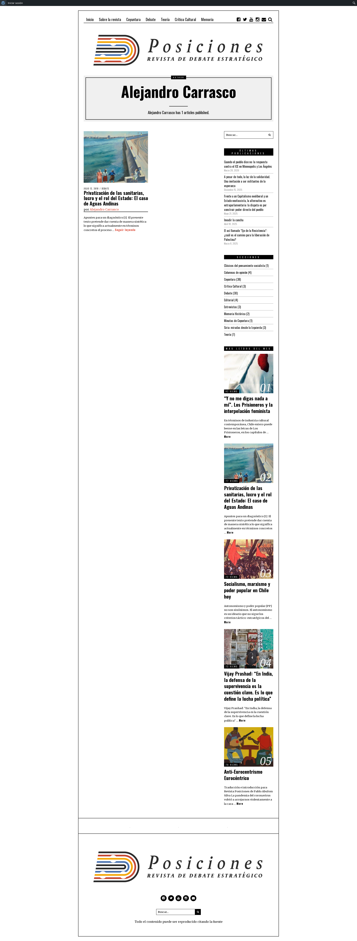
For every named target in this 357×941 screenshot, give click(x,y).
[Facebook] (238, 19)
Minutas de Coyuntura (236, 320)
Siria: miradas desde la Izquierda (243, 327)
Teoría (227, 334)
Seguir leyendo (125, 230)
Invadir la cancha (233, 220)
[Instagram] (257, 19)
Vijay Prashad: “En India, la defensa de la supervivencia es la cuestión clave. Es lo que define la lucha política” (248, 686)
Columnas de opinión (235, 272)
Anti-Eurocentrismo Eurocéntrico (243, 774)
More (227, 436)
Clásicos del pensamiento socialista (244, 265)
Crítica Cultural (233, 286)
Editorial (229, 300)
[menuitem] (3, 3)
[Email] (264, 19)
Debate (105, 188)
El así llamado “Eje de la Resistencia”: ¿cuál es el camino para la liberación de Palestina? (246, 235)
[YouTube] (251, 19)
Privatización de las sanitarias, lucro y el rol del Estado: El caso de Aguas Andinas (116, 198)
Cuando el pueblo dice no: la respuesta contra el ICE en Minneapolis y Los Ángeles (248, 164)
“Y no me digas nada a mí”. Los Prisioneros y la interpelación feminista (248, 404)
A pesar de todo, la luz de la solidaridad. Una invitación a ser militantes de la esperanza (247, 181)
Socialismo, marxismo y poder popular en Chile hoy (247, 590)
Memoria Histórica (234, 314)
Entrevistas (230, 307)
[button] (269, 135)
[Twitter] (245, 19)
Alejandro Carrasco (104, 209)
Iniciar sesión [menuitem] (15, 2)
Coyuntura (229, 279)
